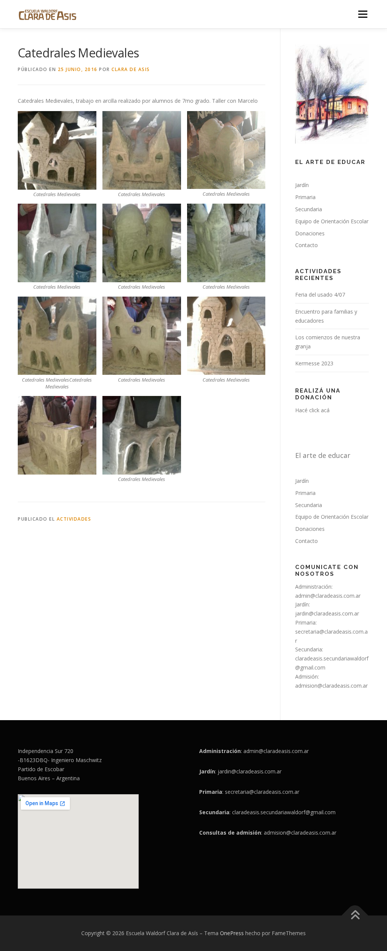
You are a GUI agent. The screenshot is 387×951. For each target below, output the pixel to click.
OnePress (232, 933)
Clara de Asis (130, 69)
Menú (362, 14)
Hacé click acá (312, 410)
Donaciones (310, 233)
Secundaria (308, 209)
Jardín (302, 185)
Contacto (306, 245)
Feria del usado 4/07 (320, 294)
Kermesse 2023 (314, 363)
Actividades (74, 519)
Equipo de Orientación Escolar (331, 221)
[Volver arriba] (355, 915)
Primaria (305, 197)
